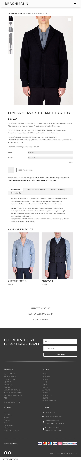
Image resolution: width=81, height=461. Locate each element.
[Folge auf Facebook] (5, 452)
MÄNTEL (45, 398)
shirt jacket (53, 180)
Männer (14, 13)
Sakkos (20, 13)
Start (9, 13)
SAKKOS (6, 420)
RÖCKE (44, 382)
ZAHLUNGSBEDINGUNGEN (13, 395)
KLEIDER (45, 379)
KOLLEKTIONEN (9, 374)
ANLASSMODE (47, 395)
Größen (10, 158)
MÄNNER (7, 407)
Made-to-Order (40, 180)
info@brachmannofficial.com (54, 416)
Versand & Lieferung (58, 189)
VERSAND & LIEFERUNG (12, 390)
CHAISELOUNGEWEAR (49, 400)
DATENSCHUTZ (9, 387)
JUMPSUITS (46, 390)
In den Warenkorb (25, 170)
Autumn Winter (39, 178)
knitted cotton (31, 180)
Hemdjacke (18, 180)
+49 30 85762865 (50, 412)
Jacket (24, 180)
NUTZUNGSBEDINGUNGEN (13, 392)
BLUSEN (45, 374)
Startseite (8, 369)
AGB (5, 398)
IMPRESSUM (8, 384)
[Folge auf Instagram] (9, 452)
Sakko (47, 180)
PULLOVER (46, 376)
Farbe (10, 152)
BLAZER (45, 387)
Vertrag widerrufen (10, 459)
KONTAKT (7, 382)
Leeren (71, 162)
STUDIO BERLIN (9, 379)
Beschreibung (16, 189)
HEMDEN (7, 412)
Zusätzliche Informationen (36, 189)
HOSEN (44, 384)
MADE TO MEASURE (10, 376)
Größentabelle (16, 193)
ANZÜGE (45, 392)
